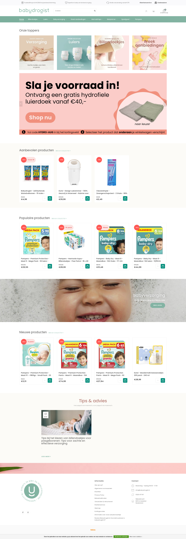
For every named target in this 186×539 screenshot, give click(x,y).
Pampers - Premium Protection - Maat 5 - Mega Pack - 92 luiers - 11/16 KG (35, 261)
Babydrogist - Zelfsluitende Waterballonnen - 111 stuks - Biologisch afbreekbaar (33, 193)
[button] (20, 104)
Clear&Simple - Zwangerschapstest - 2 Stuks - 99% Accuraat (111, 193)
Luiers (45, 19)
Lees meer (45, 457)
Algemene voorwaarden (103, 488)
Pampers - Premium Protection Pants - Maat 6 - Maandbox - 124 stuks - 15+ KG (73, 375)
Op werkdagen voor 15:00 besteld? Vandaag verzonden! (38, 2)
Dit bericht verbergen (121, 536)
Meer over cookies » (136, 536)
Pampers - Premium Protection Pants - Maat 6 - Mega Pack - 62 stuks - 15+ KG (110, 375)
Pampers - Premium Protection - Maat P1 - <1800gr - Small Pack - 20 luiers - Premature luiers (36, 375)
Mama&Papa (96, 19)
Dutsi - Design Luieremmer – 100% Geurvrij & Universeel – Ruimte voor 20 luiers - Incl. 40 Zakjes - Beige (74, 193)
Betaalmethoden (101, 498)
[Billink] (93, 529)
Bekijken (157, 305)
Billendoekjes (33, 19)
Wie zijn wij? (99, 485)
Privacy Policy (99, 495)
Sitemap (98, 508)
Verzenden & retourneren (104, 502)
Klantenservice (146, 3)
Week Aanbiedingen (78, 19)
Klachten (98, 492)
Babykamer (111, 19)
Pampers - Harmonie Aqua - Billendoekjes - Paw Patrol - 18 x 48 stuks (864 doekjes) (73, 261)
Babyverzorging (59, 19)
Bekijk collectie (63, 151)
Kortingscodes (100, 511)
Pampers (138, 19)
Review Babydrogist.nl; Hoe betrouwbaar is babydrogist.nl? (110, 519)
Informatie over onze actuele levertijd (108, 515)
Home (21, 19)
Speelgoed (125, 19)
